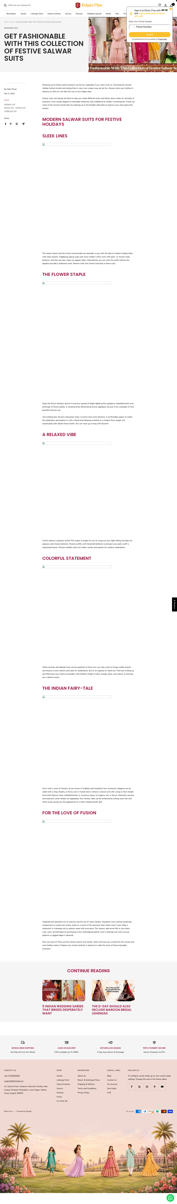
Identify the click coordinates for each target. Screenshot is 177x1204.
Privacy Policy (83, 1092)
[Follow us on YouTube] (162, 1086)
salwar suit (9, 107)
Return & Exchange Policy (89, 1080)
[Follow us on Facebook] (132, 1086)
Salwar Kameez (54, 13)
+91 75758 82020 (12, 1076)
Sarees (23, 13)
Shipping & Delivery (86, 1084)
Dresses (79, 13)
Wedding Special (94, 13)
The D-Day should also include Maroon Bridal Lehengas (112, 1010)
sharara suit (20, 107)
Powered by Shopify (24, 1111)
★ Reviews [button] (174, 604)
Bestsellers (11, 13)
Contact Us (112, 1080)
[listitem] (5, 124)
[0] (159, 5)
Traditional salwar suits (69, 256)
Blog (109, 1076)
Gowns (68, 13)
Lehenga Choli (37, 13)
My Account (112, 1084)
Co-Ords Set (62, 1101)
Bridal (108, 13)
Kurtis (59, 1096)
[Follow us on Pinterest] (154, 1086)
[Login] (165, 5)
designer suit (11, 28)
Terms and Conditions (87, 1088)
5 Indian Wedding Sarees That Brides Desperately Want (62, 1010)
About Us (82, 1076)
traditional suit (10, 111)
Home (6, 22)
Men (117, 13)
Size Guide (111, 1088)
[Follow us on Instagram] (147, 1086)
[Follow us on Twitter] (139, 1086)
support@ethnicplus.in (14, 1081)
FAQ (109, 1092)
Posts (12, 22)
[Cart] (171, 5)
